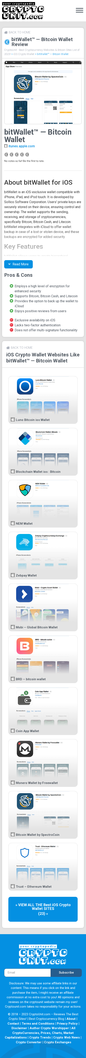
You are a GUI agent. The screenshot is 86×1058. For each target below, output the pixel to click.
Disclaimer (19, 1028)
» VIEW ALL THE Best (33, 905)
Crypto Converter (29, 1042)
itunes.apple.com (22, 146)
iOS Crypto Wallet (23, 54)
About (71, 1019)
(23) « (43, 913)
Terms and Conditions (38, 1023)
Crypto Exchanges (57, 1042)
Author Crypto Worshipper (49, 1028)
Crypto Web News (66, 1037)
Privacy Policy (67, 1023)
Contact (13, 1023)
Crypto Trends (40, 1037)
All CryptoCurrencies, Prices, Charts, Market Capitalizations (40, 1032)
